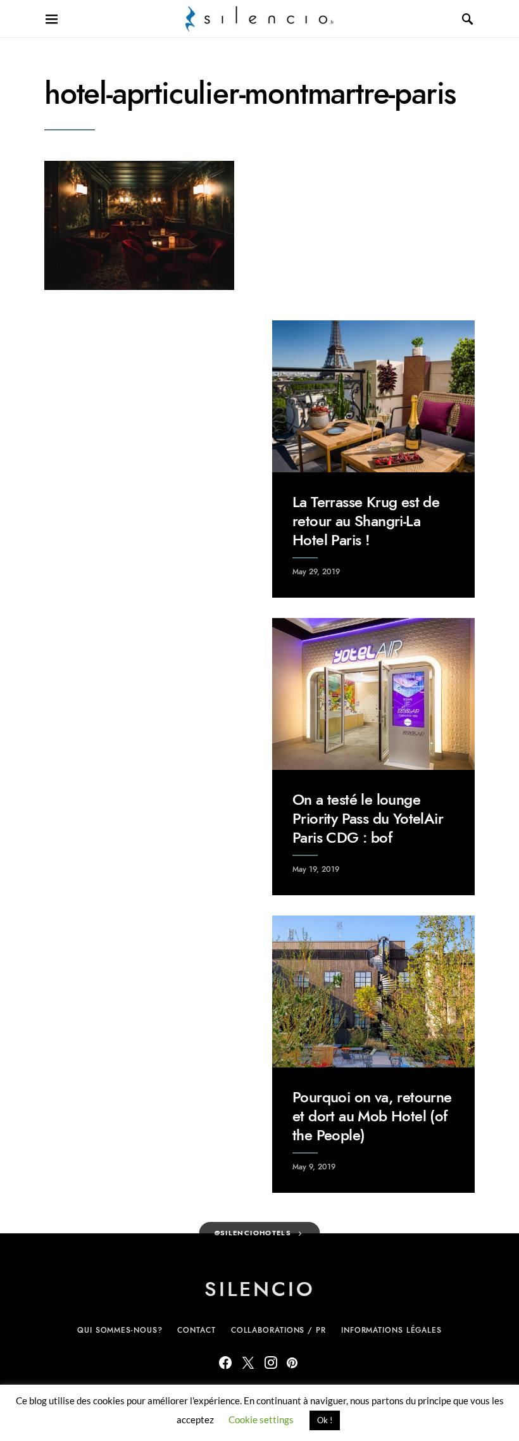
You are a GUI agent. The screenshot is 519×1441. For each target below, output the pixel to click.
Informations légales (391, 1330)
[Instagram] (271, 1362)
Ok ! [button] (324, 1420)
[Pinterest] (292, 1362)
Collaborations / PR (278, 1330)
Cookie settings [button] (261, 1419)
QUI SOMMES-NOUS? (119, 1330)
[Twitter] (248, 1362)
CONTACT (196, 1330)
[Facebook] (225, 1362)
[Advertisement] (145, 399)
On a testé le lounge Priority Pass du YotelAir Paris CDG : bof (367, 818)
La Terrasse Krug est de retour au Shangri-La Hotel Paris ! (365, 520)
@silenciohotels (253, 1233)
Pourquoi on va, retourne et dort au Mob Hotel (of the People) (372, 1115)
